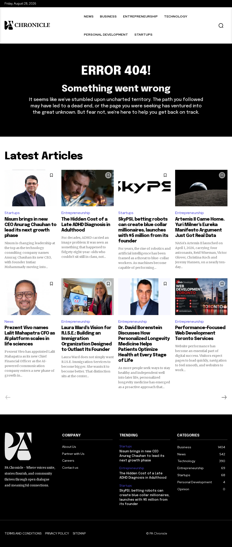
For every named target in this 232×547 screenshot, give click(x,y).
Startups (12, 212)
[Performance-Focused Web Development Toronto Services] (201, 296)
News (9, 321)
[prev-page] (8, 397)
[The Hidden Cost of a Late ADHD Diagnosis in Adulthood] (87, 188)
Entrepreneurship (75, 212)
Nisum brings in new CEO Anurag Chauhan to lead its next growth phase (141, 456)
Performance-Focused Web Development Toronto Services (200, 333)
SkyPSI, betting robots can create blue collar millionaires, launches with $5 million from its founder (143, 230)
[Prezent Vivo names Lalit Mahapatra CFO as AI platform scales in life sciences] (31, 296)
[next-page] (223, 397)
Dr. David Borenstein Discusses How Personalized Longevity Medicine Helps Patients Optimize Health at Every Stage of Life (144, 344)
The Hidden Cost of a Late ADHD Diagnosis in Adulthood (85, 225)
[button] (220, 25)
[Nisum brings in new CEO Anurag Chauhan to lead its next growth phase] (31, 188)
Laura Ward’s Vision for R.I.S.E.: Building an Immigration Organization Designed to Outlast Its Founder (86, 338)
